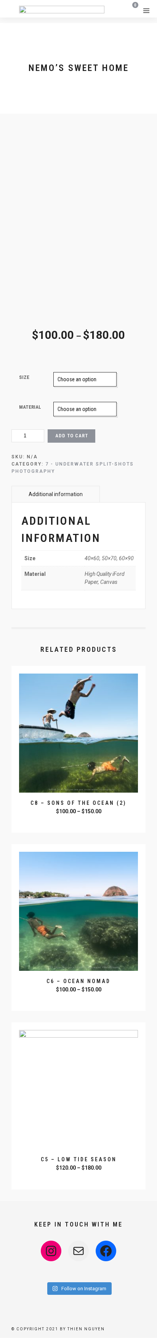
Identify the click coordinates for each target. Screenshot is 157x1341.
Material (30, 407)
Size (24, 377)
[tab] (55, 494)
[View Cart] (133, 10)
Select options (79, 821)
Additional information (56, 494)
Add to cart (71, 435)
